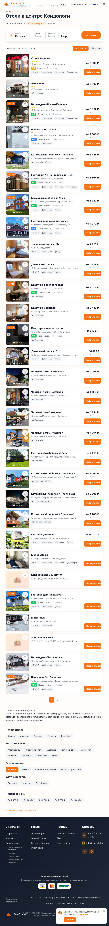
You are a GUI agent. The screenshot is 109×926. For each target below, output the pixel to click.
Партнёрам (12, 843)
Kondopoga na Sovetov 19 (46, 574)
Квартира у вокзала (43, 307)
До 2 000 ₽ (13, 800)
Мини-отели (86, 750)
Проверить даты (93, 563)
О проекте (11, 833)
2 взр (64, 36)
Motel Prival (38, 617)
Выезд (51, 33)
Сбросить (51, 23)
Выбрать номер (93, 72)
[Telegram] (91, 851)
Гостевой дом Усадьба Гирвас (49, 221)
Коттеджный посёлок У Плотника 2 (53, 493)
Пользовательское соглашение (86, 897)
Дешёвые (12, 783)
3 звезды (38, 736)
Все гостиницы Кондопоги (23, 810)
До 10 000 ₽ (76, 800)
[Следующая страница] (63, 700)
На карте (26, 783)
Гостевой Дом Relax (43, 534)
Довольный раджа (42, 264)
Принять (70, 919)
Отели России (38, 838)
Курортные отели (34, 750)
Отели (55, 756)
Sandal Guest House (43, 637)
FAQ (59, 838)
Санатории (42, 756)
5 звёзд (11, 736)
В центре (12, 769)
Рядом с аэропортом (71, 769)
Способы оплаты (66, 833)
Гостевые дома (68, 750)
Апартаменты (14, 750)
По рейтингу (41, 783)
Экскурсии (37, 847)
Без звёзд (66, 736)
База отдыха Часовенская (47, 657)
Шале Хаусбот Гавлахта (46, 677)
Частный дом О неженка (46, 412)
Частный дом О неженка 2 (47, 392)
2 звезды (52, 736)
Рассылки (79, 903)
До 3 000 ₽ (28, 800)
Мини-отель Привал (43, 129)
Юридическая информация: (12, 900)
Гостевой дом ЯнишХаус (46, 594)
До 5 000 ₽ (44, 800)
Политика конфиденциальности (54, 897)
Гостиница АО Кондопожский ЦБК (52, 175)
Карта (98, 48)
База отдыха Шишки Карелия (49, 104)
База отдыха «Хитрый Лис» (48, 198)
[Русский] (95, 4)
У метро (25, 769)
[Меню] (104, 4)
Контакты (11, 838)
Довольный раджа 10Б (45, 244)
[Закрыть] (104, 911)
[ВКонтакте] (84, 851)
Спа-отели (27, 756)
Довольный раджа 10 (44, 351)
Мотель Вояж (39, 555)
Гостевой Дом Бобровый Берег (50, 453)
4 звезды (24, 736)
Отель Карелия (40, 58)
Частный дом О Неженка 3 (47, 371)
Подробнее (82, 914)
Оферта (32, 897)
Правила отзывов (64, 903)
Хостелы (51, 750)
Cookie (49, 903)
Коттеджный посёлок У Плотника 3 (53, 473)
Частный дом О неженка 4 (47, 432)
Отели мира (37, 833)
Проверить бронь (79, 4)
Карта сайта (63, 843)
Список (82, 48)
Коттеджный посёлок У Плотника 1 (52, 514)
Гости (64, 33)
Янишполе (37, 83)
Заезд (38, 33)
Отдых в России (40, 843)
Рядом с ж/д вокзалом (45, 769)
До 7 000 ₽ (60, 800)
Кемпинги (12, 756)
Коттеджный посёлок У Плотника (52, 154)
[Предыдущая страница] (45, 700)
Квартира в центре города (47, 284)
